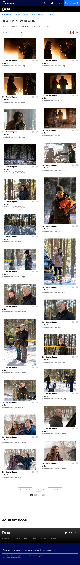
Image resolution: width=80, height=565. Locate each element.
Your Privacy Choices (39, 556)
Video (33, 14)
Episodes (14, 26)
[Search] (59, 3)
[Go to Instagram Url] (76, 533)
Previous (25, 490)
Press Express (70, 3)
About (46, 26)
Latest (4, 26)
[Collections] (44, 3)
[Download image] (33, 60)
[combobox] (12, 33)
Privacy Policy (18, 556)
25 (31, 495)
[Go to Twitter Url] (67, 533)
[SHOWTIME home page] (33, 532)
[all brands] (17, 3)
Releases (17, 14)
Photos (26, 14)
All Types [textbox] (5, 33)
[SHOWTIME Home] (40, 9)
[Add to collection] (36, 60)
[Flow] (72, 32)
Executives (41, 14)
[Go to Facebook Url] (71, 533)
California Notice (27, 556)
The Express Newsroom (32, 550)
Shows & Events (7, 14)
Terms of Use (10, 556)
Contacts (50, 14)
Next (54, 490)
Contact (4, 556)
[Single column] (76, 32)
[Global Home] (8, 3)
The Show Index (46, 550)
